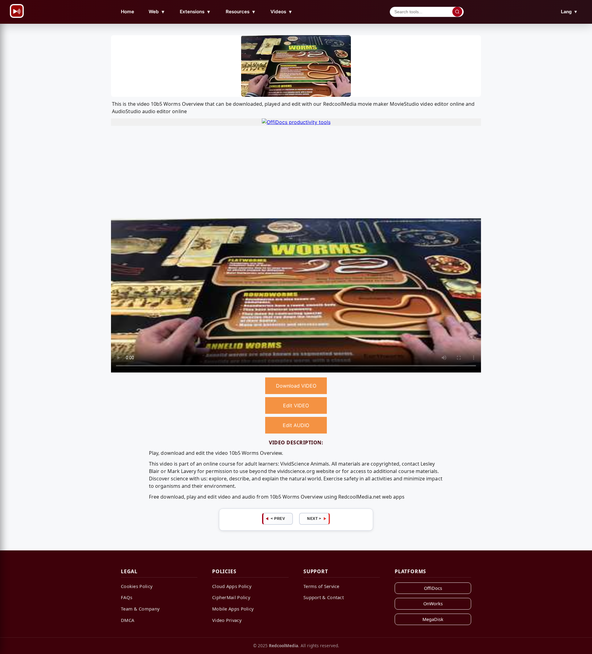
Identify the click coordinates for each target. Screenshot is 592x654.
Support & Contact (323, 597)
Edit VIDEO (296, 405)
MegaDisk (432, 619)
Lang (569, 11)
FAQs (126, 597)
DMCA (127, 620)
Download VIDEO (296, 386)
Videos (281, 12)
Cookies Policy (137, 586)
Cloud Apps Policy (232, 586)
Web (157, 12)
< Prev (278, 518)
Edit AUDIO (296, 425)
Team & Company (140, 609)
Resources (241, 12)
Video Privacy (227, 620)
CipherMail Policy (231, 597)
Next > (314, 518)
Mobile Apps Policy (233, 609)
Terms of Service (321, 586)
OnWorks (433, 604)
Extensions (195, 12)
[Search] (457, 12)
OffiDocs (433, 588)
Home (127, 11)
